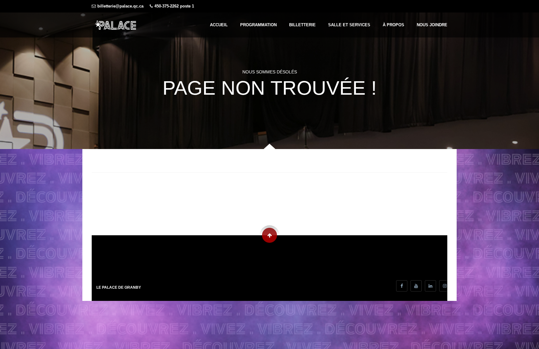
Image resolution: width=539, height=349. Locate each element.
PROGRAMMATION (258, 24)
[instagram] (444, 286)
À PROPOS (393, 24)
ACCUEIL (219, 24)
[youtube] (416, 286)
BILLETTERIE (302, 24)
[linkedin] (430, 286)
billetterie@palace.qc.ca (120, 6)
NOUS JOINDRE (432, 24)
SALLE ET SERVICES (349, 24)
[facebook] (401, 286)
